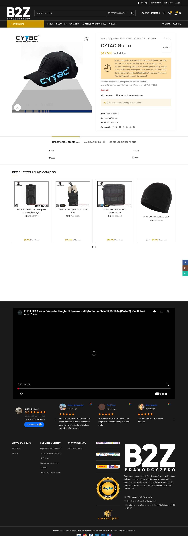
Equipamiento (113, 38)
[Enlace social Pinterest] (123, 127)
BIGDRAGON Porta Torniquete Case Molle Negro (31, 211)
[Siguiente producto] (169, 38)
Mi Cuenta (44, 458)
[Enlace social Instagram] (142, 3)
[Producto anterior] (164, 38)
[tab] (66, 140)
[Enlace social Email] (120, 127)
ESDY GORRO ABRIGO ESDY (156, 216)
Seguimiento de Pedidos (50, 448)
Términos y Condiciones (50, 472)
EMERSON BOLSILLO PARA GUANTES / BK (115, 211)
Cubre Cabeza (127, 38)
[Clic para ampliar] (17, 107)
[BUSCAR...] (132, 13)
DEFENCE (114, 122)
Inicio (103, 38)
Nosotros (16, 448)
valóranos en (32, 424)
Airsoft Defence (75, 448)
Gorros (139, 38)
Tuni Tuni (111, 405)
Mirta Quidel (151, 405)
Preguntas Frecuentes (49, 463)
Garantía (43, 467)
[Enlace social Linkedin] (127, 127)
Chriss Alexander (75, 405)
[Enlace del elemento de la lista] (150, 496)
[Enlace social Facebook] (138, 3)
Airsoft (15, 453)
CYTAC (166, 47)
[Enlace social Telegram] (134, 127)
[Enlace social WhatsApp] (146, 3)
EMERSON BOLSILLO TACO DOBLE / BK (73, 211)
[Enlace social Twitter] (116, 127)
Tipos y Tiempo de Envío (50, 453)
